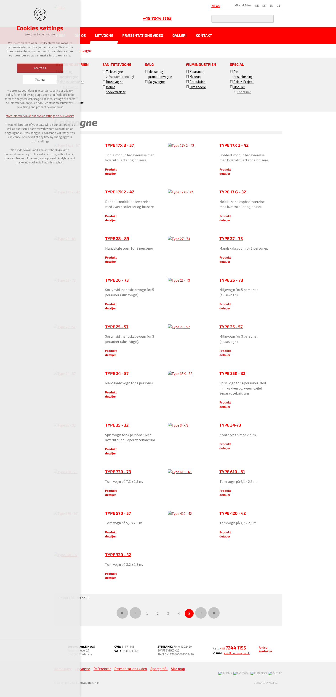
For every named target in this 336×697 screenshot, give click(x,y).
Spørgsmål (159, 668)
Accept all (40, 68)
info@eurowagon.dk (237, 653)
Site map (178, 668)
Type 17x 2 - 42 (233, 145)
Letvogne (104, 35)
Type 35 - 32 (116, 424)
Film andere (197, 87)
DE (257, 5)
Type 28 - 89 (117, 238)
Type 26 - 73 (117, 280)
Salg (149, 64)
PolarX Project (243, 82)
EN (271, 5)
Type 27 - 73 (231, 238)
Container (244, 92)
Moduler (239, 87)
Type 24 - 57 (117, 373)
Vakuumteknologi (121, 77)
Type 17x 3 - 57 (119, 145)
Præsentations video (142, 35)
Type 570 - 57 (118, 513)
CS (278, 5)
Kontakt (204, 35)
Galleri (179, 35)
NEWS (215, 6)
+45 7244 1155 (157, 18)
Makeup (195, 77)
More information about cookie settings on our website (40, 116)
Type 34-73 (230, 424)
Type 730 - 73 (118, 471)
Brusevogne (114, 82)
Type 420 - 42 (232, 513)
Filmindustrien (201, 64)
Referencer (102, 668)
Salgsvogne (156, 82)
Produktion (197, 82)
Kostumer (196, 71)
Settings (40, 79)
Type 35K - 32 (232, 373)
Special (237, 64)
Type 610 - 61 (232, 471)
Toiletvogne (114, 71)
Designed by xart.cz (266, 682)
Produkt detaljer (111, 171)
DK (264, 5)
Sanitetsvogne (116, 64)
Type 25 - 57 (116, 326)
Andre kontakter (265, 649)
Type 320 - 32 (118, 554)
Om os (80, 35)
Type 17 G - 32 (232, 191)
